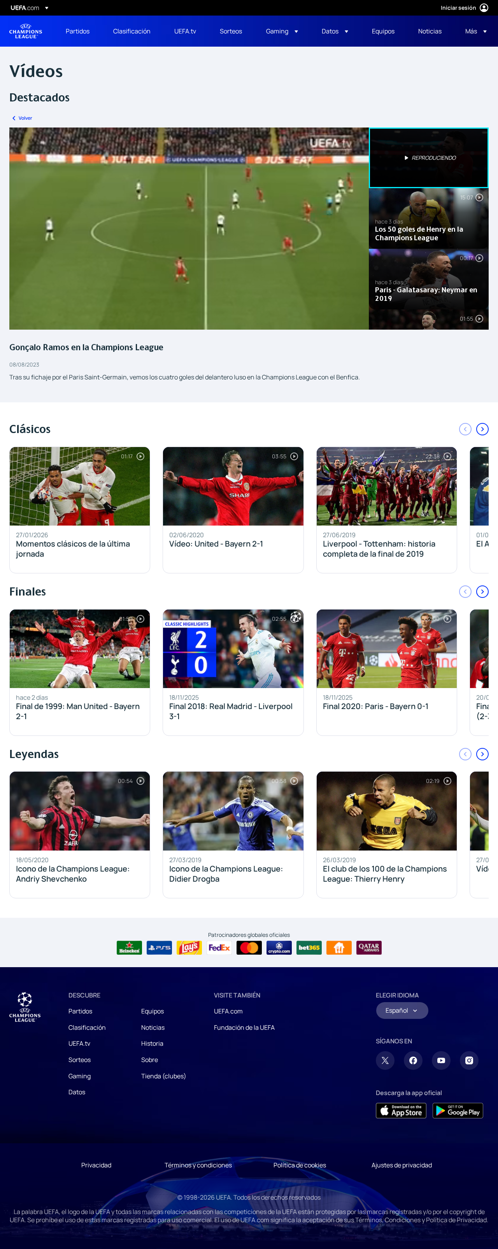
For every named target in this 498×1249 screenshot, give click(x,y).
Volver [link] (25, 118)
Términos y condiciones (198, 1165)
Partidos (80, 1011)
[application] (189, 229)
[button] (282, 31)
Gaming (79, 1076)
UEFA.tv (79, 1043)
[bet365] (309, 948)
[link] (78, 31)
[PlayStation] (159, 948)
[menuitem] (80, 31)
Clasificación (87, 1027)
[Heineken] (129, 948)
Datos (76, 1092)
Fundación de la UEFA (244, 1027)
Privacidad (96, 1165)
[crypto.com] (279, 948)
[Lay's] (189, 948)
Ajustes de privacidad (402, 1165)
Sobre (149, 1059)
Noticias (153, 1027)
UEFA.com (228, 1011)
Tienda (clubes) (163, 1076)
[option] (429, 158)
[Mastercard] (249, 948)
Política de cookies (300, 1165)
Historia (152, 1043)
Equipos (152, 1011)
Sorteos (79, 1059)
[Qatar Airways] (369, 948)
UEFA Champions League (25, 31)
